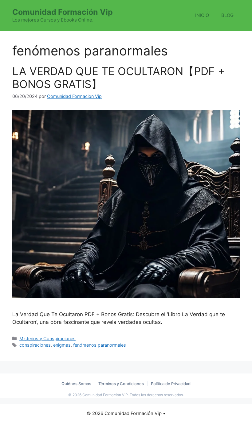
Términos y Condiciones (121, 383)
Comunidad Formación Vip (62, 12)
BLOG (227, 15)
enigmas (62, 345)
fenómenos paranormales (99, 345)
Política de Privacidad (171, 383)
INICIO (202, 15)
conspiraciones (35, 345)
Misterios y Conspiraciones (47, 338)
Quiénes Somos (76, 383)
